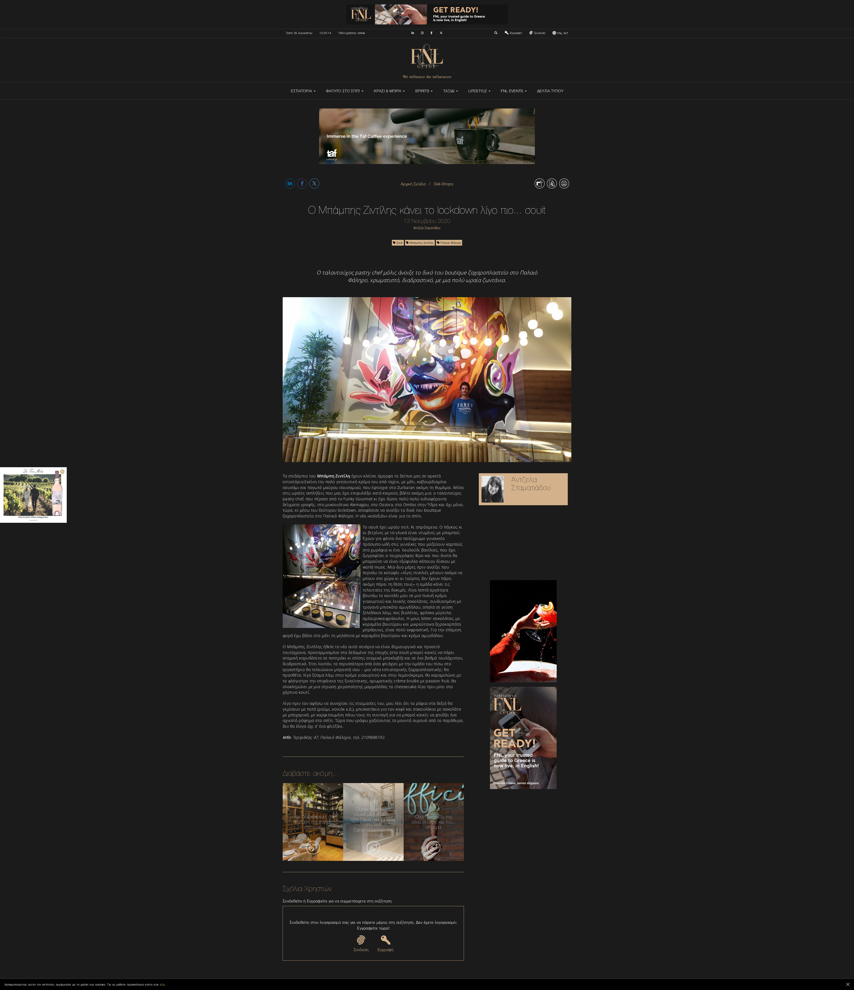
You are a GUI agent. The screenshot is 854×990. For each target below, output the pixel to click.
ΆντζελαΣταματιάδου (531, 483)
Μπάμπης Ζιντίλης (421, 242)
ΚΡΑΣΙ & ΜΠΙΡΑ (388, 91)
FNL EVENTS (512, 91)
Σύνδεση (539, 33)
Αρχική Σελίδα (413, 184)
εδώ (162, 984)
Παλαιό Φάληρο (450, 242)
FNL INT (562, 33)
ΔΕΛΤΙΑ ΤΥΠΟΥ (550, 91)
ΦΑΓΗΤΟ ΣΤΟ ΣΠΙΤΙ (343, 91)
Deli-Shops (443, 184)
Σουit (399, 242)
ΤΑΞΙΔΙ (449, 91)
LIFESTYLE (478, 91)
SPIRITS (422, 91)
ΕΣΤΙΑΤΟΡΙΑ (302, 91)
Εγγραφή (515, 33)
